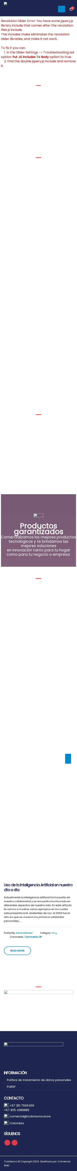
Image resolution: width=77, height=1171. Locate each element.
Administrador (24, 933)
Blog (54, 933)
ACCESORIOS (20, 456)
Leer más (22, 472)
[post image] (38, 729)
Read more (17, 950)
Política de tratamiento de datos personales (39, 1080)
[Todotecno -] (22, 9)
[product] (20, 434)
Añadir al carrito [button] (58, 480)
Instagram (15, 1143)
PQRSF (11, 1087)
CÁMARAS (56, 456)
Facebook (7, 1143)
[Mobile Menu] (61, 9)
